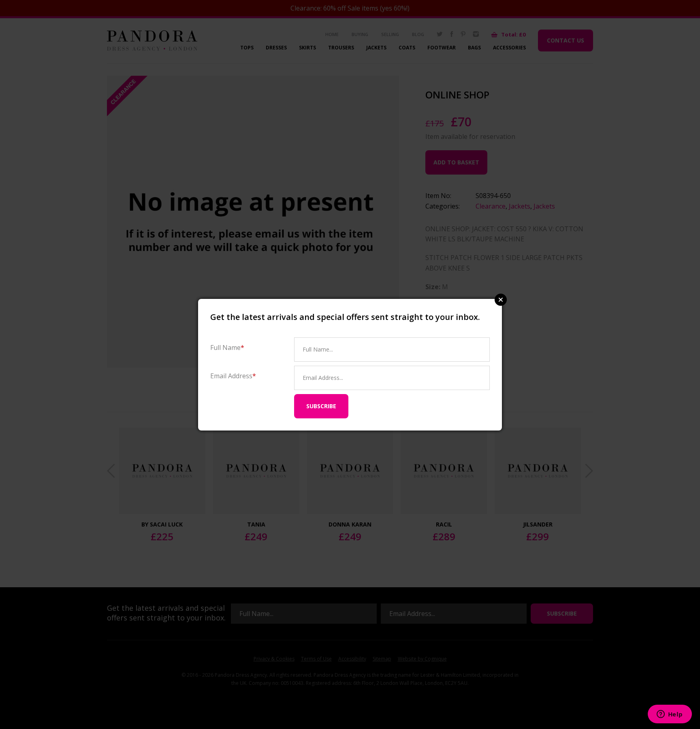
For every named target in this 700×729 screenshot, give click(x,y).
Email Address (233, 375)
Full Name (227, 347)
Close (501, 300)
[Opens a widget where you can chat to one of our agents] (669, 715)
